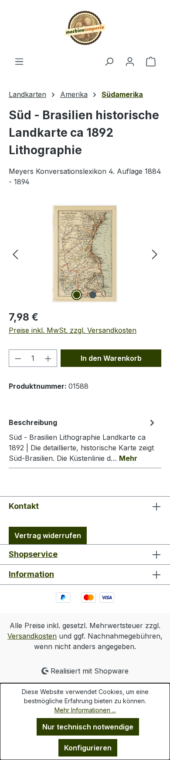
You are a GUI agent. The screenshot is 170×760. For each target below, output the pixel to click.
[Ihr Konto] (129, 61)
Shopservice (33, 554)
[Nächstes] (154, 253)
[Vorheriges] (15, 253)
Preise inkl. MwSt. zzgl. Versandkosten (72, 330)
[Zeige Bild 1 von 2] (76, 294)
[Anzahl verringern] (18, 358)
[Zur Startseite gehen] (85, 27)
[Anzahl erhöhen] (48, 358)
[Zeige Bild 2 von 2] (92, 294)
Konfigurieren (88, 747)
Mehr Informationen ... (85, 710)
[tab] (83, 440)
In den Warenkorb (111, 358)
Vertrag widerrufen (47, 535)
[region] (85, 253)
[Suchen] (109, 61)
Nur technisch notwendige (87, 726)
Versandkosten (32, 636)
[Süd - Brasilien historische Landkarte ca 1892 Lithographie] (85, 253)
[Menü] (19, 61)
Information (31, 574)
